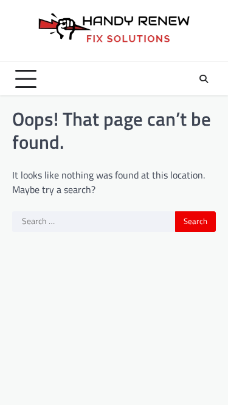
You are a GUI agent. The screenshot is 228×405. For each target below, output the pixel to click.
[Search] (204, 79)
